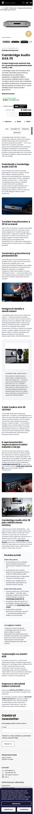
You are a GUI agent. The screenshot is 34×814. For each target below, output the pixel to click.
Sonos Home (6, 785)
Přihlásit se (8, 744)
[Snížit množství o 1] (9, 114)
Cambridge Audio (13, 100)
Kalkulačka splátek (22, 106)
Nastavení (16, 804)
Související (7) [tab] (15, 129)
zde (27, 799)
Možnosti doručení (8, 94)
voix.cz (7, 777)
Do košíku (26, 114)
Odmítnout (8, 809)
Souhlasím (24, 809)
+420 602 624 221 (10, 773)
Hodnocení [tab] (17, 132)
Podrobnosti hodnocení (10, 50)
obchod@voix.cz (10, 770)
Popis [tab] (7, 129)
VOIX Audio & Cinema (11, 775)
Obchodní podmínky (8, 788)
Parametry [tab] (25, 129)
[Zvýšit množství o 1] (16, 114)
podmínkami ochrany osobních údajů (16, 737)
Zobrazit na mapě (7, 759)
